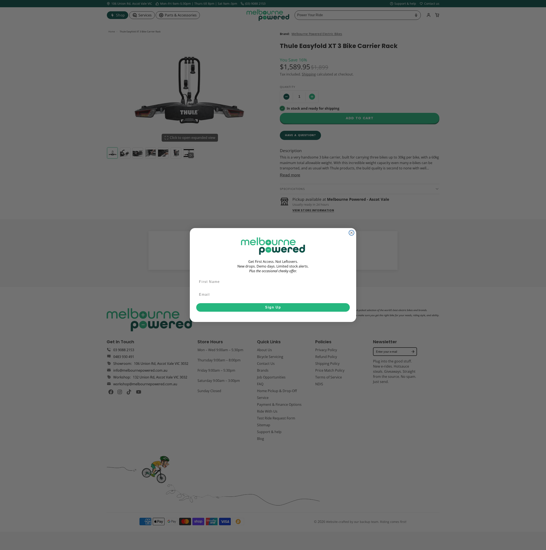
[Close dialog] (351, 232)
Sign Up (273, 307)
